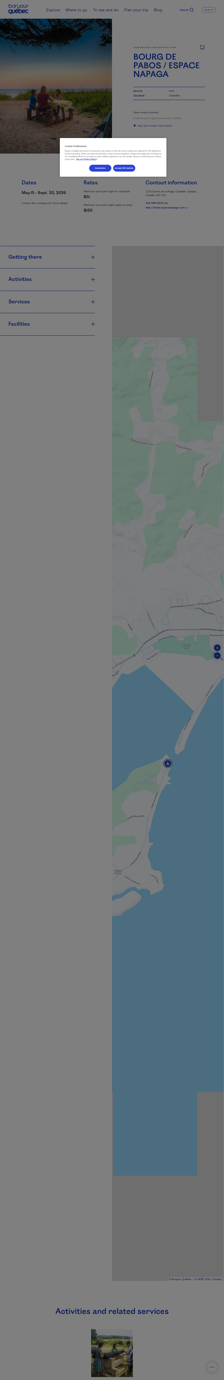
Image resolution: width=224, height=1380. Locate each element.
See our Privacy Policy (87, 159)
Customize (100, 168)
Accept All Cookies (124, 168)
